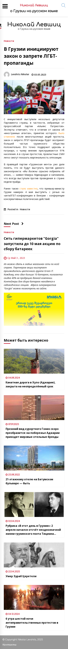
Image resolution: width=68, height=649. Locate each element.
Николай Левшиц (34, 24)
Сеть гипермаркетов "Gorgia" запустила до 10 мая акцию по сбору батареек (32, 243)
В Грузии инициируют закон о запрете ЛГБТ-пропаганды (31, 56)
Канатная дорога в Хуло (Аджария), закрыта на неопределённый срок (30, 384)
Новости (9, 40)
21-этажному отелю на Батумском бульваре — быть (29, 481)
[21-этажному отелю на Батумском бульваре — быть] (34, 458)
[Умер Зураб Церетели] (34, 554)
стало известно (28, 188)
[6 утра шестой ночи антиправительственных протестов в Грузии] (34, 597)
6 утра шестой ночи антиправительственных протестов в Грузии (32, 622)
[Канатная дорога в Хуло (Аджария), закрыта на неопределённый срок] (34, 361)
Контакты (9, 645)
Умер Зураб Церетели (21, 576)
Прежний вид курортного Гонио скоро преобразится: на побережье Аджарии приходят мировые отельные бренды (33, 433)
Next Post (11, 224)
